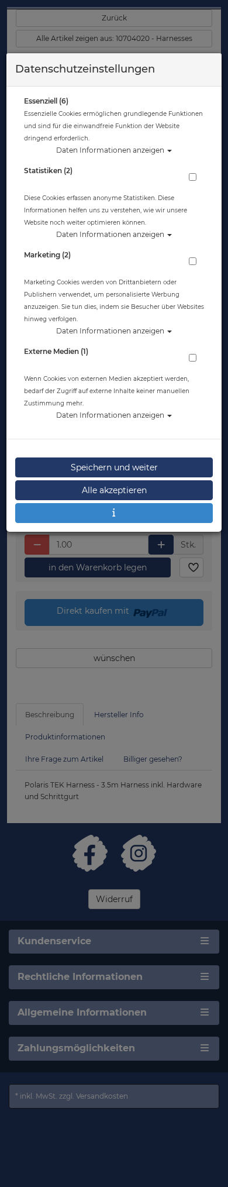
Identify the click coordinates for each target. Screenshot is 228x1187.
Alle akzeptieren (114, 490)
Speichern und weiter (114, 467)
